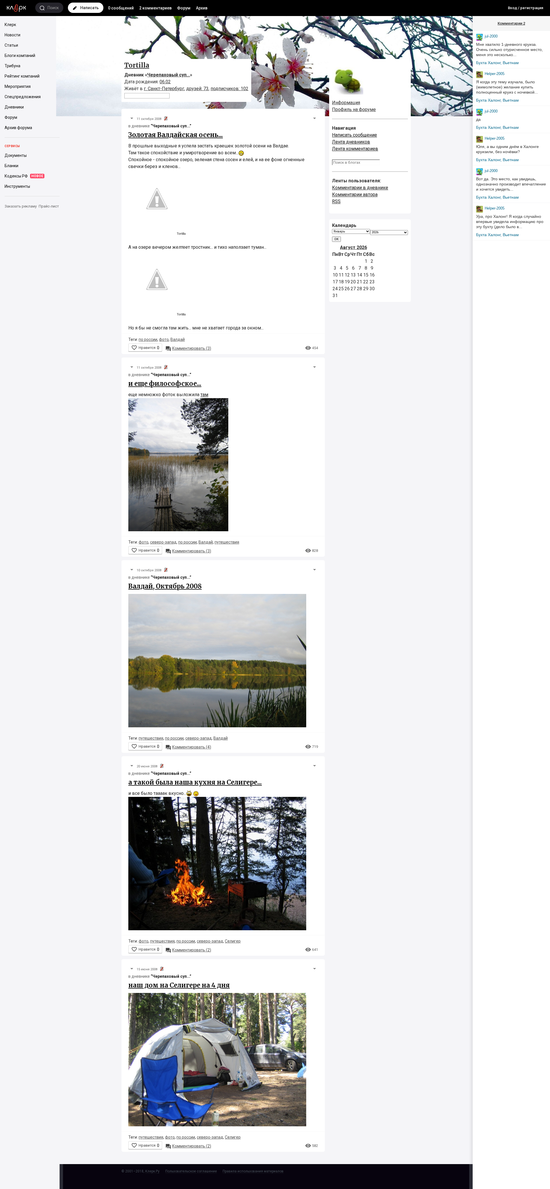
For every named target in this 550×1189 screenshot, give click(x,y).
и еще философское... (164, 384)
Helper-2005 (494, 74)
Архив (201, 8)
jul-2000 (491, 36)
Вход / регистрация (525, 8)
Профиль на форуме (354, 109)
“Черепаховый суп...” (171, 126)
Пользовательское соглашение (191, 1171)
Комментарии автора (355, 194)
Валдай (177, 339)
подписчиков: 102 (229, 88)
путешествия (227, 542)
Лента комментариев (355, 148)
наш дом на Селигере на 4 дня (179, 985)
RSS (336, 201)
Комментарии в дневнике (360, 187)
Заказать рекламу (21, 206)
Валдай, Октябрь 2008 (165, 586)
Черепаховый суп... (168, 75)
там (204, 394)
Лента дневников (351, 142)
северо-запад (163, 542)
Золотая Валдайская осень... (175, 135)
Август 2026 (353, 247)
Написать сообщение (354, 135)
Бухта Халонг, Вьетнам (497, 62)
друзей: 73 (197, 88)
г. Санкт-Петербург (164, 88)
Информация (346, 102)
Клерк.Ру (152, 1171)
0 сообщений (121, 8)
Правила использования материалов (253, 1171)
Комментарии (511, 23)
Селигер (233, 941)
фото (164, 339)
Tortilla (136, 65)
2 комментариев (155, 8)
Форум (183, 8)
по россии (148, 339)
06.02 (165, 81)
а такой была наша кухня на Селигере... (195, 782)
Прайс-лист (49, 206)
